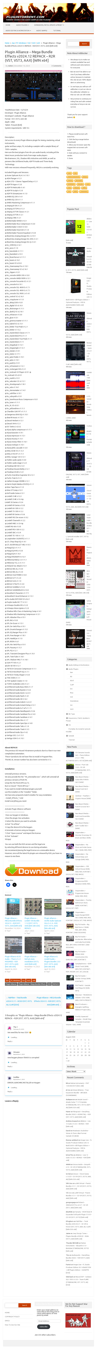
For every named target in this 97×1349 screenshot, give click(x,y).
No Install (79, 180)
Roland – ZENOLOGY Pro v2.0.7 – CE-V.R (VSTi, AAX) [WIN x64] (77, 1205)
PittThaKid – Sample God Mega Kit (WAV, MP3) (82, 988)
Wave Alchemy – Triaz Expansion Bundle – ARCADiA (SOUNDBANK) (77, 1092)
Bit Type (72, 714)
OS (70, 725)
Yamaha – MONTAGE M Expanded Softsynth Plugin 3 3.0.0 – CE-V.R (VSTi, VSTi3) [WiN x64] (79, 1214)
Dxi (71, 689)
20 (78, 1052)
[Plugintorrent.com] (48, 22)
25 (70, 1055)
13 (78, 1049)
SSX (71, 697)
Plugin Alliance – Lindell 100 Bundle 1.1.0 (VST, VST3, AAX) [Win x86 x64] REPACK (32, 923)
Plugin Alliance (11, 984)
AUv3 (72, 680)
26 (74, 1055)
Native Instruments (73, 176)
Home (8, 25)
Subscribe (43, 1327)
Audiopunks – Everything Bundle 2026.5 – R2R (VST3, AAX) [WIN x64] (78, 1257)
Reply (10, 1041)
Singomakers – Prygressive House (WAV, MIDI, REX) (82, 893)
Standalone (74, 701)
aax (69, 173)
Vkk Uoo (69, 1193)
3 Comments (56, 66)
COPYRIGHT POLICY (12, 1316)
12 (74, 1049)
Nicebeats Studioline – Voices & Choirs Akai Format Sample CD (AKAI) (77, 1133)
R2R (49, 984)
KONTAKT (71, 184)
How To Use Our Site (12, 1325)
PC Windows (21, 43)
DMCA (7, 1321)
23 (89, 1052)
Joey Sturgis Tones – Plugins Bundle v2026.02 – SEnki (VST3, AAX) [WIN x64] (77, 1236)
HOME (7, 1312)
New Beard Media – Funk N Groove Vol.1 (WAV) (82, 806)
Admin (10, 66)
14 (82, 1049)
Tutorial (57, 30)
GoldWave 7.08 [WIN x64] (89, 378)
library (85, 176)
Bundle (80, 184)
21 (82, 1052)
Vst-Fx (70, 180)
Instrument (84, 191)
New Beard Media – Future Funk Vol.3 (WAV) (82, 789)
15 (85, 1049)
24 (67, 1055)
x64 (38, 43)
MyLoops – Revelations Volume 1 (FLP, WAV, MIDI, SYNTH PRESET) (83, 997)
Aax (13, 43)
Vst (29, 43)
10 (67, 1049)
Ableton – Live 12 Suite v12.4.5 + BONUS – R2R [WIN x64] (78, 1123)
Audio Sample (41, 30)
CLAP (72, 685)
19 (74, 1052)
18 (70, 1052)
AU (69, 191)
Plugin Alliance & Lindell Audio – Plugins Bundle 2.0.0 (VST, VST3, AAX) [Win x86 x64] (52, 962)
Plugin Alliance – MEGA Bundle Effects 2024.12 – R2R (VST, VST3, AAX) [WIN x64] (47, 1001)
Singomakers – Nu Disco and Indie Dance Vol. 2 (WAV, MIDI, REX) (83, 847)
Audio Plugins (21, 25)
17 (67, 1052)
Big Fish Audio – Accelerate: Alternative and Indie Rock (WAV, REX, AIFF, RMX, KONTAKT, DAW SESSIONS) (79, 942)
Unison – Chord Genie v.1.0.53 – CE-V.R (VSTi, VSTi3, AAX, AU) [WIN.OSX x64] (78, 1176)
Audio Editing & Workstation (17, 30)
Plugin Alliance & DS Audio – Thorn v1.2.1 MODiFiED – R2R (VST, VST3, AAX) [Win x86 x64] (13, 962)
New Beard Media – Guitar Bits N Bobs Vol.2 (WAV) (82, 779)
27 (78, 1055)
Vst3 (33, 43)
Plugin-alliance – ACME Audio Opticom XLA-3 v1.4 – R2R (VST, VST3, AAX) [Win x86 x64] (52, 923)
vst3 (88, 184)
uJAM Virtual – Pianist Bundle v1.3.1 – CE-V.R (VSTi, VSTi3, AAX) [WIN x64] (79, 1186)
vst (75, 173)
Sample (71, 736)
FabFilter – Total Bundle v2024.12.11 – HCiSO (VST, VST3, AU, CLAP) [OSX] (19, 1001)
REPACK (56, 984)
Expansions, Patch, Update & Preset (48, 25)
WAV (84, 187)
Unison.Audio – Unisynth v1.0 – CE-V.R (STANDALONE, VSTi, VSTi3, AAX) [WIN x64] (78, 1167)
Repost (77, 187)
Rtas (71, 693)
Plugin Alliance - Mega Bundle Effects (32, 984)
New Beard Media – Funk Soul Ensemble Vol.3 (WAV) (82, 816)
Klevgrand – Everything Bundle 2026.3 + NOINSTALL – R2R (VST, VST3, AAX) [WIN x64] (78, 1114)
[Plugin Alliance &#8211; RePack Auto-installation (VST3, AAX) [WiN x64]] (33, 945)
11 (70, 1049)
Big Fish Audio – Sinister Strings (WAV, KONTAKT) (83, 978)
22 (85, 1052)
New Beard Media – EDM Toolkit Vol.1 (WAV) (82, 825)
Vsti (69, 187)
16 (89, 1049)
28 (82, 1055)
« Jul (67, 1061)
